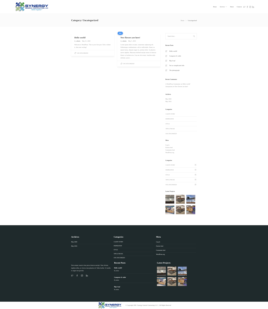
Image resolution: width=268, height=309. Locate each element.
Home (215, 7)
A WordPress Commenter (172, 84)
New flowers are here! (181, 86)
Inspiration (170, 119)
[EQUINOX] (180, 199)
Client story (170, 114)
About (232, 7)
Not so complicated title (176, 65)
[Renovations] (180, 209)
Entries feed (169, 147)
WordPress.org (169, 152)
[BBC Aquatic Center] (190, 199)
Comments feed (170, 150)
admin (78, 41)
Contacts (239, 7)
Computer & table (175, 56)
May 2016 (168, 101)
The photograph (174, 70)
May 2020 (168, 99)
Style (168, 124)
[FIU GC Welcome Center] (190, 209)
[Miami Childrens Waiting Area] (169, 209)
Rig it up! (172, 61)
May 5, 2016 (132, 41)
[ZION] (169, 199)
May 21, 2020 (86, 41)
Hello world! (173, 51)
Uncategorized (82, 53)
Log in (167, 145)
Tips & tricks (170, 128)
